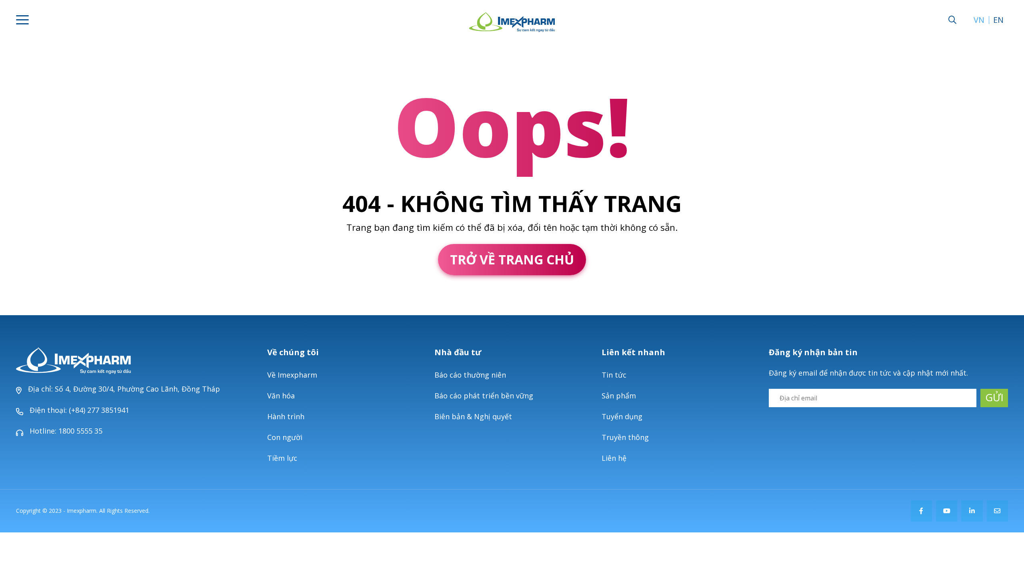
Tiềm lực (282, 458)
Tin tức (614, 375)
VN (979, 20)
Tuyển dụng (622, 416)
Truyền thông (625, 437)
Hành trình (285, 416)
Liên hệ (614, 458)
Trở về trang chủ (512, 259)
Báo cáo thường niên (470, 375)
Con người (284, 437)
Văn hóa (281, 395)
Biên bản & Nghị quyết (473, 416)
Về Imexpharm (292, 375)
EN (998, 20)
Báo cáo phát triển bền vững (483, 395)
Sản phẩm (619, 395)
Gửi (994, 397)
